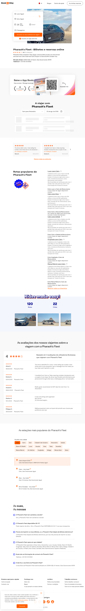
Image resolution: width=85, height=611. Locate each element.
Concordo (22, 606)
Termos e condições (52, 584)
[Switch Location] (39, 16)
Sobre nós (27, 582)
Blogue (26, 584)
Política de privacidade (53, 582)
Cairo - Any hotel (24, 469)
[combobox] (28, 13)
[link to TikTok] (48, 601)
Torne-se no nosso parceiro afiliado (74, 586)
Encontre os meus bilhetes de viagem (28, 35)
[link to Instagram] (43, 601)
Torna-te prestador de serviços (73, 584)
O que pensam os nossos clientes (33, 586)
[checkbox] (20, 38)
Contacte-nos (5, 584)
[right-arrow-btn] (70, 149)
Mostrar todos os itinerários (57, 288)
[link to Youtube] (52, 601)
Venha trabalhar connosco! (72, 582)
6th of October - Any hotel (27, 487)
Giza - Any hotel (24, 478)
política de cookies (23, 600)
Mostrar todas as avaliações (42, 159)
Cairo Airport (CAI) (24, 460)
